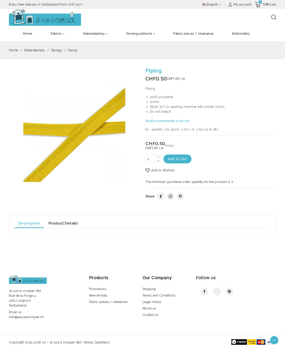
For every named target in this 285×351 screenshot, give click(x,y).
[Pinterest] (180, 196)
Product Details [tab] (63, 223)
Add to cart (177, 159)
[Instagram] (170, 196)
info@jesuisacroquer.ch (26, 317)
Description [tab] (29, 223)
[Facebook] (161, 196)
